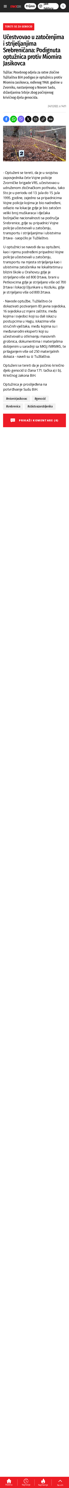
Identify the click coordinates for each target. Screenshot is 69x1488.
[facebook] (6, 119)
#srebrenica (13, 406)
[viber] (21, 119)
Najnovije (26, 1484)
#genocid (40, 399)
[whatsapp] (13, 119)
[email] (35, 119)
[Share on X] (28, 119)
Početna (8, 1484)
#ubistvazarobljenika (40, 406)
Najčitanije (43, 1485)
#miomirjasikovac (16, 399)
